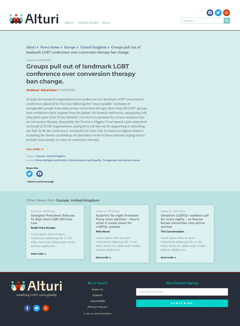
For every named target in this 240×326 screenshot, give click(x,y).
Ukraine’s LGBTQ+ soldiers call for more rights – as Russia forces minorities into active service (185, 221)
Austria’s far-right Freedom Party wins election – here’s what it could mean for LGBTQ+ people (117, 221)
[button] (29, 174)
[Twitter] (218, 12)
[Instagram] (226, 12)
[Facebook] (210, 12)
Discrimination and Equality (85, 160)
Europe (41, 156)
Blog (106, 22)
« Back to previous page (40, 181)
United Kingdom (55, 156)
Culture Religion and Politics (51, 160)
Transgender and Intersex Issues (121, 160)
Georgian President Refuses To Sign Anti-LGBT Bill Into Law (53, 219)
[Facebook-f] (27, 308)
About (69, 22)
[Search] (227, 20)
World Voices (88, 22)
